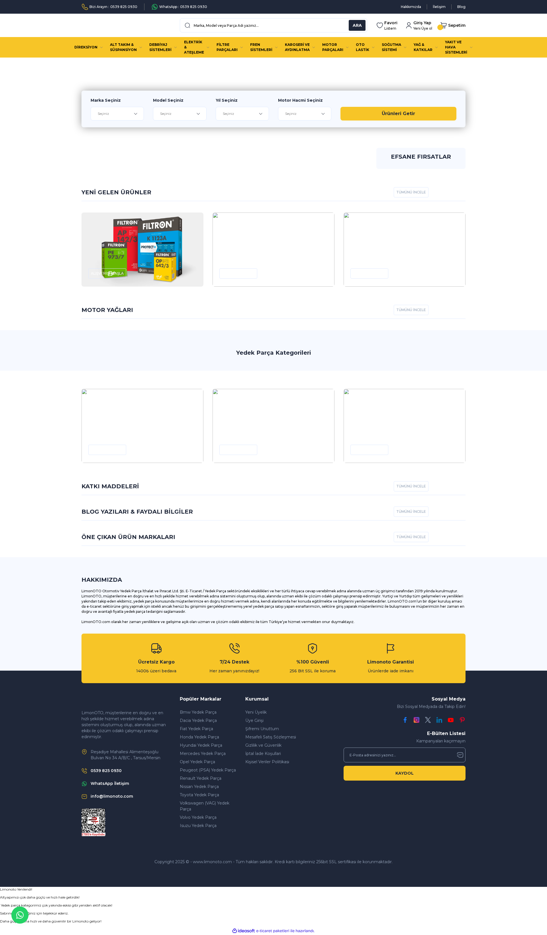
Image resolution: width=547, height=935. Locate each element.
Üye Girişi (254, 720)
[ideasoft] (243, 931)
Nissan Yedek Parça (199, 786)
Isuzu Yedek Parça (198, 825)
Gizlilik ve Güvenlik (263, 745)
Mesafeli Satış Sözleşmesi (270, 737)
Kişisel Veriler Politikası (267, 761)
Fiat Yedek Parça (196, 728)
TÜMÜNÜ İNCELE (411, 192)
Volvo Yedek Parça (198, 817)
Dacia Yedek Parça (198, 720)
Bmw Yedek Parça (198, 712)
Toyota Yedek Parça (199, 794)
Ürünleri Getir (398, 113)
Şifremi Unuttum (262, 728)
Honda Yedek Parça (199, 737)
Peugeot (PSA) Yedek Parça (208, 770)
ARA (357, 25)
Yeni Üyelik (256, 712)
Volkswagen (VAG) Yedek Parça (204, 806)
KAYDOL (404, 773)
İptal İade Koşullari (263, 753)
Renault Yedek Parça (200, 778)
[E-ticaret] (272, 931)
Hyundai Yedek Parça (201, 745)
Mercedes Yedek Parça (203, 753)
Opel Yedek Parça (197, 761)
